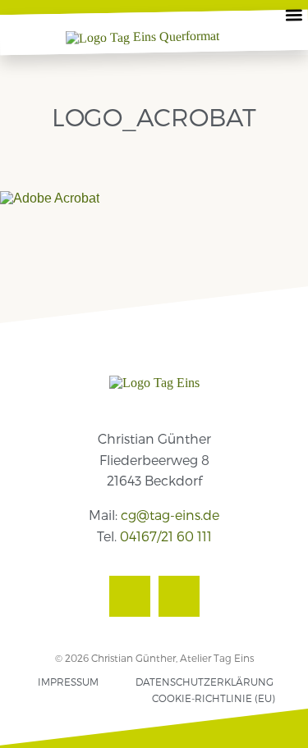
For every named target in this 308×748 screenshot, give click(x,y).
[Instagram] (179, 596)
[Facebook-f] (129, 596)
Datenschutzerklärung (205, 681)
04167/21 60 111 (166, 536)
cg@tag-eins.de (170, 514)
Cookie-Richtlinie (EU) (213, 698)
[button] (294, 15)
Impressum (68, 681)
